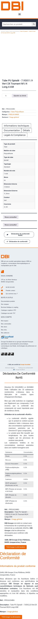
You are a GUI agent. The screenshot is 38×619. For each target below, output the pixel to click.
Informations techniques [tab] (16, 125)
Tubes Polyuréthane (14, 31)
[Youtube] (12, 354)
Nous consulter (11, 217)
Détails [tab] (26, 130)
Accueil (3, 31)
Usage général (14, 117)
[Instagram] (5, 354)
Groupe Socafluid (25, 364)
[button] (19, 14)
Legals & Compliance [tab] (15, 135)
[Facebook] (9, 354)
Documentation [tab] (12, 130)
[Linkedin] (2, 271)
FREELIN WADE (14, 114)
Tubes (7, 31)
